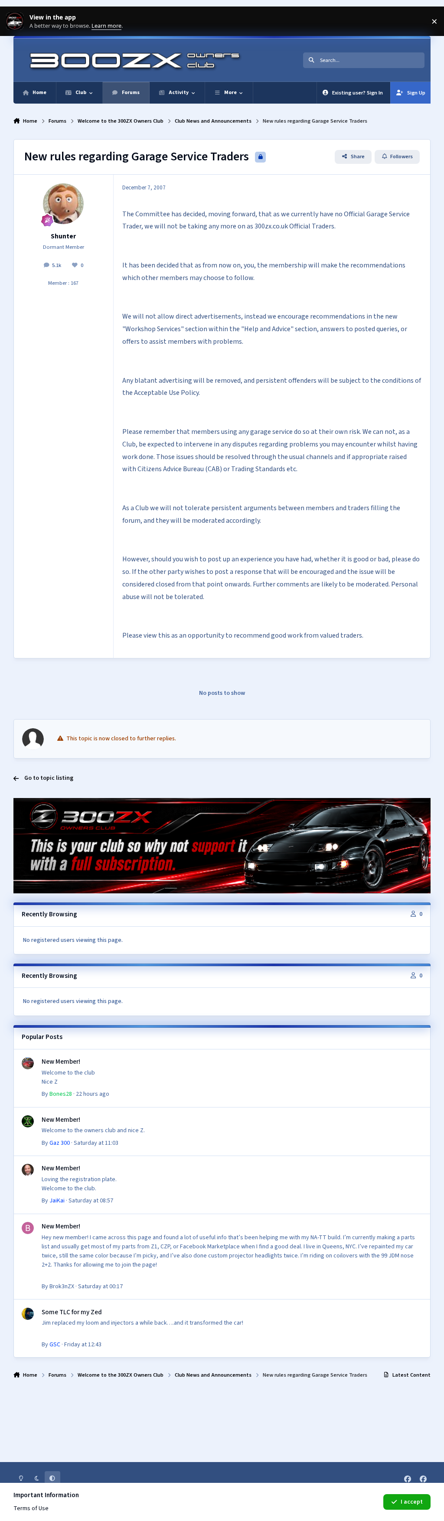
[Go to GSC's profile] (28, 1314)
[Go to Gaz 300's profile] (28, 1121)
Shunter (63, 236)
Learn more (16, 21)
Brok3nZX (61, 1286)
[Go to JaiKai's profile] (28, 1170)
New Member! (61, 1061)
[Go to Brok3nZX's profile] (28, 1228)
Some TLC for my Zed (72, 1312)
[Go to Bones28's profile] (28, 1063)
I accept (412, 1502)
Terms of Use (31, 1508)
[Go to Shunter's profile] (63, 203)
